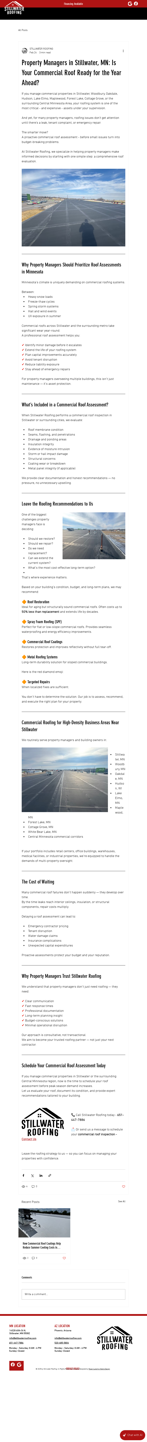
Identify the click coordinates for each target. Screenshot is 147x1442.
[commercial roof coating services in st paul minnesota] (44, 1222)
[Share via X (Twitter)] (32, 1175)
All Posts (23, 30)
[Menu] (69, 15)
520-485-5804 (61, 1343)
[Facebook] (136, 4)
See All (121, 1201)
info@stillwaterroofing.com (22, 1338)
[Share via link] (49, 1175)
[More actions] (123, 51)
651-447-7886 (16, 1343)
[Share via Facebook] (23, 1175)
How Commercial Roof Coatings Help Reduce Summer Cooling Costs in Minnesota (42, 1245)
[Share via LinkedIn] (41, 1175)
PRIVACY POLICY (72, 1368)
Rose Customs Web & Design (99, 1369)
